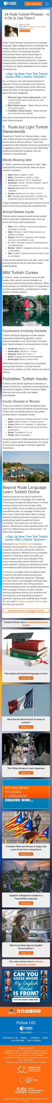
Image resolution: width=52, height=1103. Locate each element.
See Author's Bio (24, 31)
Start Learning (33, 4)
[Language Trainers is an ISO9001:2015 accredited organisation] (29, 1070)
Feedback (43, 1062)
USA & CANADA (34, 1040)
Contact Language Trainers (29, 601)
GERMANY (35, 1037)
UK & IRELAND (17, 1040)
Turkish (43, 26)
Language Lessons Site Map (16, 1062)
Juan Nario (29, 28)
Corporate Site (33, 1062)
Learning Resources (33, 26)
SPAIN (45, 1037)
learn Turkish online (24, 543)
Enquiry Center (26, 1047)
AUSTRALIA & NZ (10, 1037)
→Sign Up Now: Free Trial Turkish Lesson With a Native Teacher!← (26, 75)
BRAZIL (24, 1037)
